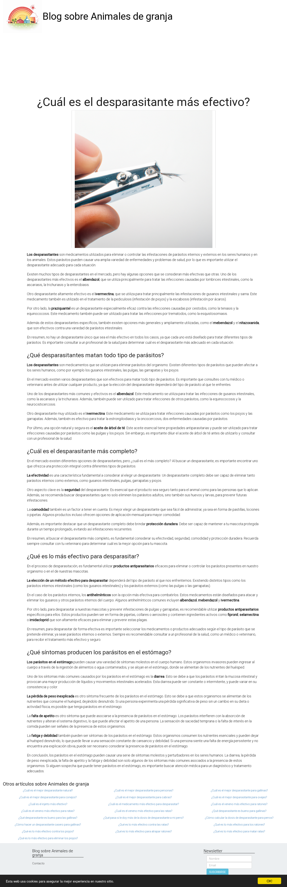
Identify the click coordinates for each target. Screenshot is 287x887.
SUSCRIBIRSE (217, 872)
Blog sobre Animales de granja (108, 16)
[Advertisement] (143, 62)
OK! (269, 880)
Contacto (38, 863)
